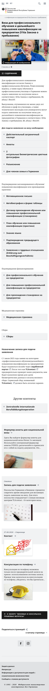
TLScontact (31, 369)
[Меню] (44, 3)
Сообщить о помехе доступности (15, 679)
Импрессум (6, 669)
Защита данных (8, 666)
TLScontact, (7, 383)
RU (3, 3)
